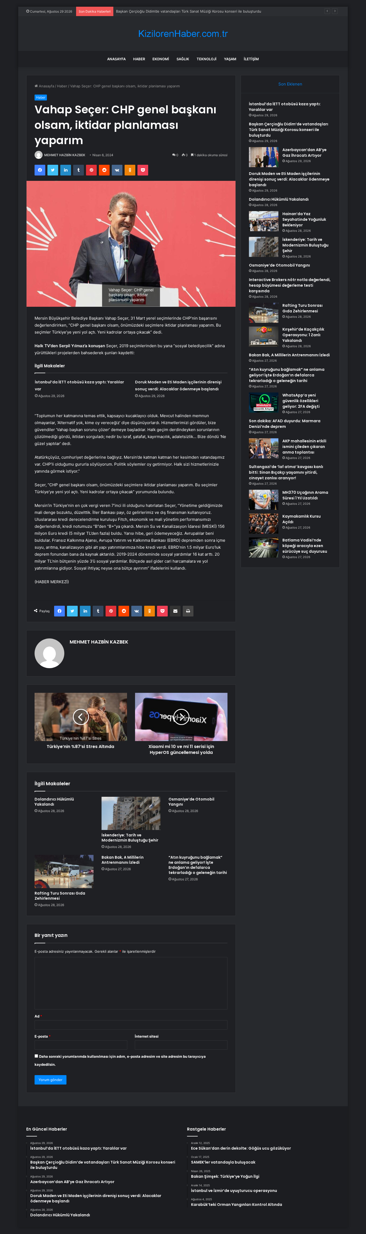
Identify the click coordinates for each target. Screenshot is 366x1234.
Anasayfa (116, 59)
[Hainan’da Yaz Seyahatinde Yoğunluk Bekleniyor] (263, 221)
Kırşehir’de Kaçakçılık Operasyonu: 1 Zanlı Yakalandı (303, 335)
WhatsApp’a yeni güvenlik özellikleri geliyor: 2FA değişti (301, 400)
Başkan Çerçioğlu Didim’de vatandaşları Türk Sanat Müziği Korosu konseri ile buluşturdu (288, 129)
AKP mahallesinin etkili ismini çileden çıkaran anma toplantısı (304, 446)
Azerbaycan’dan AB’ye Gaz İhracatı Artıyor (150, 11)
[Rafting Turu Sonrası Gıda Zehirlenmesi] (64, 871)
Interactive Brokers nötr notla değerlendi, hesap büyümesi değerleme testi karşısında (290, 285)
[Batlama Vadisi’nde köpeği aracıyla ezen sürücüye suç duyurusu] (263, 547)
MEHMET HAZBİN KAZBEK (64, 155)
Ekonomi (160, 59)
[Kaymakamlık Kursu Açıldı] (263, 524)
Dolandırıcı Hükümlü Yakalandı (54, 802)
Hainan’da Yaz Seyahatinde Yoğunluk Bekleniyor (304, 219)
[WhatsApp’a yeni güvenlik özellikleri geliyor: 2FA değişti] (263, 402)
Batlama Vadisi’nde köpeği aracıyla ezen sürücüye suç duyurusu (304, 545)
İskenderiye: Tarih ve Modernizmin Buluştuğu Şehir (130, 837)
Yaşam (230, 59)
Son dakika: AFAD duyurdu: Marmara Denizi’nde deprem (284, 423)
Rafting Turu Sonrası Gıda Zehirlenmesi (60, 896)
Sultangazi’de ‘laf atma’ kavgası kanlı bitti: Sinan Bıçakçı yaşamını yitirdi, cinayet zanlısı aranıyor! (286, 472)
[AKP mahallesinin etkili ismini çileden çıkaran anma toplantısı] (263, 448)
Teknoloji (206, 59)
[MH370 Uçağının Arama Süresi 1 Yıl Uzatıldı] (263, 500)
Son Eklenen (290, 84)
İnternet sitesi (147, 1036)
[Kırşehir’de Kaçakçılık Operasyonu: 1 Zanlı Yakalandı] (263, 337)
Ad (38, 1016)
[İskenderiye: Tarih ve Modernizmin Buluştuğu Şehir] (131, 813)
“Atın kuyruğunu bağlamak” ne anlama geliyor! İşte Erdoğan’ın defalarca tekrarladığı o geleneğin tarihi (198, 865)
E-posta (43, 1036)
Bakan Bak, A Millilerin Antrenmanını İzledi (123, 860)
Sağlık (183, 59)
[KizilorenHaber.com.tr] (183, 33)
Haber (139, 59)
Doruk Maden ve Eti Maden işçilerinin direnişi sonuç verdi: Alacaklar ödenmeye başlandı (289, 179)
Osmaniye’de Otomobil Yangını (191, 802)
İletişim (251, 59)
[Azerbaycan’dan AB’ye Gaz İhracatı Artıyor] (263, 157)
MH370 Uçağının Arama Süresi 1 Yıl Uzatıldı (305, 495)
